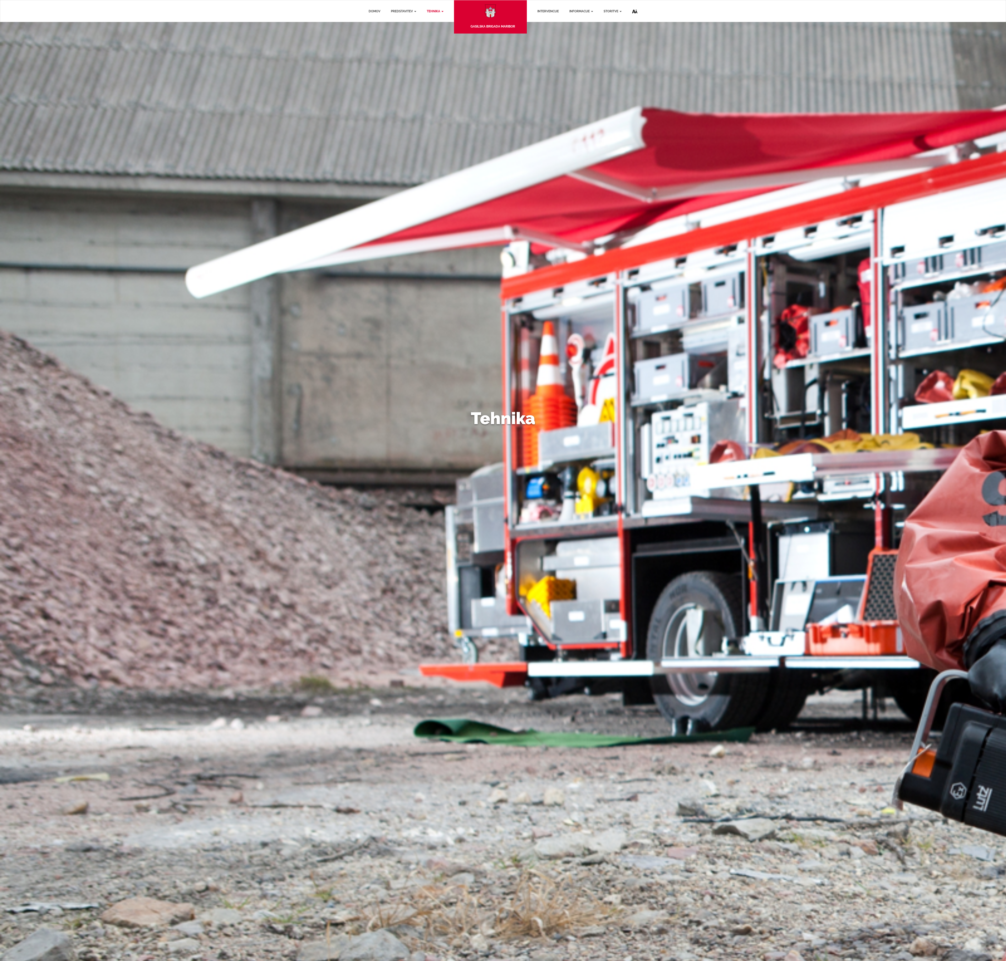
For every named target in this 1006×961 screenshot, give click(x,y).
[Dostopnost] (635, 7)
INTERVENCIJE (548, 11)
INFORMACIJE (580, 11)
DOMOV (374, 11)
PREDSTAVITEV (402, 11)
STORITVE (611, 11)
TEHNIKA (434, 11)
